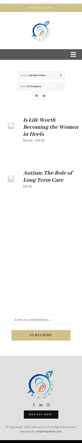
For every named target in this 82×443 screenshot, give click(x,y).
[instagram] (48, 404)
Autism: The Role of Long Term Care (47, 177)
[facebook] (34, 404)
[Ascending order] (60, 75)
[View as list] (44, 95)
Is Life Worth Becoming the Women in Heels (50, 127)
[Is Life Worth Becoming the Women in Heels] (11, 119)
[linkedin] (41, 404)
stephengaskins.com (49, 431)
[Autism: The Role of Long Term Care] (11, 172)
